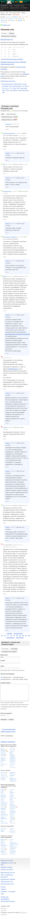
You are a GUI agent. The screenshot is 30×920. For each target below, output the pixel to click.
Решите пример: (7, 713)
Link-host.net (12, 748)
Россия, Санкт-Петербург (15, 86)
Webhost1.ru (12, 761)
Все (3, 114)
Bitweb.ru (12, 20)
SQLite (7, 90)
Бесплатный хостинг (7, 884)
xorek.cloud (12, 764)
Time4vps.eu (12, 809)
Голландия (11, 891)
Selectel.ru (20, 20)
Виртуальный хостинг (8, 872)
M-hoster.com (13, 749)
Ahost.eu (3, 798)
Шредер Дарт (8, 124)
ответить (7, 129)
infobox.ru (12, 829)
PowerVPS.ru (12, 798)
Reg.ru (11, 752)
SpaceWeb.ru (12, 757)
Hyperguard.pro (4, 854)
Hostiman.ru (3, 758)
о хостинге (5, 649)
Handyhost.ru (3, 754)
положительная (18, 677)
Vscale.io (19, 18)
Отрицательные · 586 (9, 119)
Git (23, 86)
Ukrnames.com (13, 779)
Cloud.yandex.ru (4, 802)
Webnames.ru (13, 762)
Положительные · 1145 (9, 117)
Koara (11, 791)
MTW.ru (11, 794)
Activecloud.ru (4, 828)
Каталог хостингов (7, 869)
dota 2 (4, 164)
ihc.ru (2, 762)
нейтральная (6, 677)
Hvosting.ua (3, 779)
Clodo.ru (2, 801)
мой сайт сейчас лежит (20, 679)
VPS (7, 12)
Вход (2, 9)
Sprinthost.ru (12, 758)
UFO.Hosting (12, 812)
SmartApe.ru (12, 755)
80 (17, 635)
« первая (9, 633)
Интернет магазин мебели (8, 133)
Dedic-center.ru (4, 848)
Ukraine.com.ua (13, 778)
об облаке (14, 649)
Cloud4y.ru (3, 829)
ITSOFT (11, 841)
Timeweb (7, 153)
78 (11, 635)
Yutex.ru (11, 765)
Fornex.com (3, 809)
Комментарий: (6, 683)
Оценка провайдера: (8, 674)
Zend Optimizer (13, 90)
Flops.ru (2, 831)
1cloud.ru (3, 791)
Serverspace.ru (13, 805)
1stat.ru (24, 135)
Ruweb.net (12, 802)
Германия (4, 891)
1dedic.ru (3, 841)
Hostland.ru (3, 760)
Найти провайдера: (7, 736)
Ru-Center (12, 754)
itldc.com (12, 839)
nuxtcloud (12, 795)
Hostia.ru (3, 757)
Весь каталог (16, 14)
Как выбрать (24, 7)
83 (26, 635)
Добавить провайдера (8, 742)
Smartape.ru (12, 849)
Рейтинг (11, 5)
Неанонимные (11, 114)
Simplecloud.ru (4, 20)
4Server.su (3, 794)
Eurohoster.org (4, 805)
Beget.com (15, 17)
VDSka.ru (12, 814)
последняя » (20, 637)
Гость (4, 505)
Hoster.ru (8, 17)
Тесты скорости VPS (15, 12)
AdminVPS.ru (3, 796)
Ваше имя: (4, 655)
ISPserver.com (4, 764)
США (2, 894)
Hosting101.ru (4, 5)
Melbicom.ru (12, 792)
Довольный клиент (7, 191)
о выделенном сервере (9, 651)
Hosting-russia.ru (4, 815)
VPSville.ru (12, 817)
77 (8, 635)
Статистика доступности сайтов (12, 59)
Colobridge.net (11, 18)
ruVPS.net (12, 801)
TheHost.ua (12, 775)
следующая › (10, 637)
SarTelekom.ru (13, 848)
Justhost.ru (12, 789)
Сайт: (2, 666)
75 (2, 635)
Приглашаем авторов (8, 901)
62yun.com (3, 795)
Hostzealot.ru (3, 852)
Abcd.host (3, 842)
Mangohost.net (13, 842)
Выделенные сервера (6, 14)
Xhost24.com (12, 820)
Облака (23, 12)
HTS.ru (2, 761)
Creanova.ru (3, 846)
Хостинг (3, 12)
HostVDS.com (4, 818)
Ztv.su (11, 821)
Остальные (12, 767)
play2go (11, 796)
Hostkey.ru (3, 817)
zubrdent (5, 427)
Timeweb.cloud (13, 851)
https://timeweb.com (7, 39)
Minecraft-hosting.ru (14, 844)
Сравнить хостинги (15, 7)
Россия (3, 887)
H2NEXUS (3, 812)
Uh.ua (11, 777)
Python (14, 88)
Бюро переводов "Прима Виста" (10, 237)
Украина (3, 889)
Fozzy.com (3, 752)
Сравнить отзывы (6, 867)
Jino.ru (2, 765)
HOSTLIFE (3, 18)
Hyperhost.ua (12, 772)
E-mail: (3, 660)
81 (20, 635)
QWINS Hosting (13, 846)
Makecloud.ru (12, 831)
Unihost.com (12, 852)
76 (5, 635)
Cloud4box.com (4, 804)
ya (3, 357)
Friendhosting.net (4, 777)
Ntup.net (11, 845)
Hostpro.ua (3, 778)
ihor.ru (2, 821)
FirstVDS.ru (3, 808)
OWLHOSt (12, 751)
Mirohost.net (12, 774)
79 (14, 635)
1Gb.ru (2, 748)
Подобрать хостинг (7, 863)
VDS (2, 875)
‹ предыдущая (18, 633)
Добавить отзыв (6, 25)
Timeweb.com (13, 760)
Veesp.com (12, 815)
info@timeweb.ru (13, 369)
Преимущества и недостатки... (8, 81)
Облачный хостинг (7, 881)
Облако (11, 33)
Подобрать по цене (19, 5)
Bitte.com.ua (3, 774)
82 (23, 635)
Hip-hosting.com (4, 814)
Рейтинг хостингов (7, 860)
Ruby (18, 88)
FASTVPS (3, 22)
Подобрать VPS (5, 7)
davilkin (4, 276)
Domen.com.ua (4, 775)
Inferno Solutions (4, 823)
